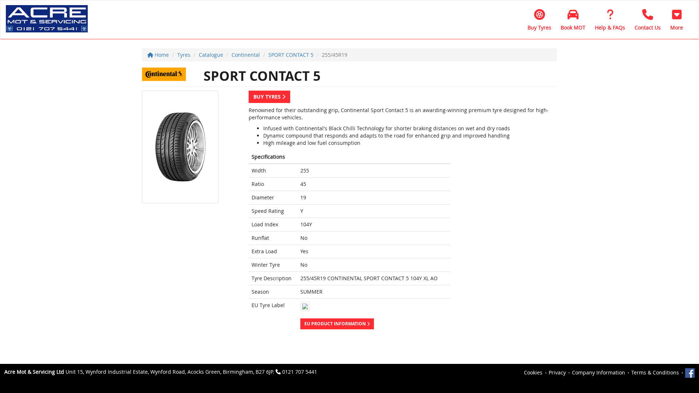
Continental (246, 54)
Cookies (533, 372)
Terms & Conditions (655, 372)
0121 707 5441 (299, 371)
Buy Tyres (267, 96)
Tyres (183, 54)
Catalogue (211, 54)
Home (161, 54)
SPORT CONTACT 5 (290, 54)
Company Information (598, 372)
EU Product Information (335, 324)
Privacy (557, 372)
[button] (677, 19)
